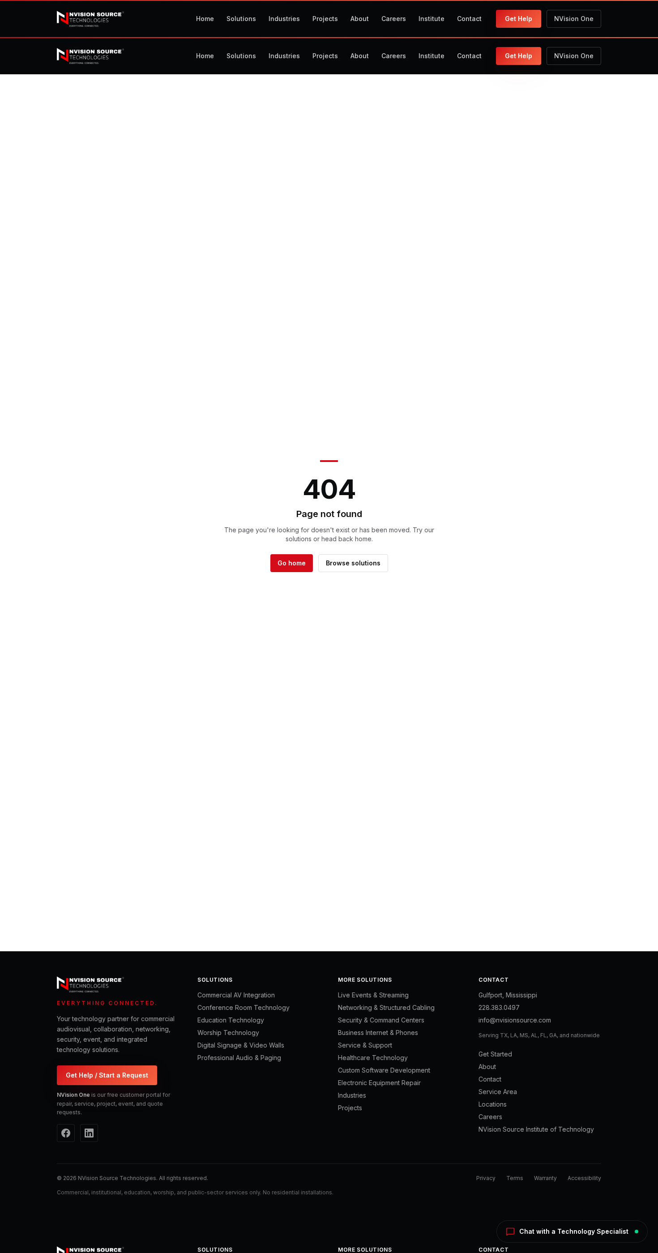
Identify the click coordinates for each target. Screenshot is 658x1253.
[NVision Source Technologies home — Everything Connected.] (90, 19)
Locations (493, 1104)
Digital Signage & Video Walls (240, 1045)
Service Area (498, 1091)
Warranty (545, 1178)
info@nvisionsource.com (515, 1020)
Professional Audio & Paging (239, 1057)
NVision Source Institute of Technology (536, 1129)
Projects (325, 18)
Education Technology (230, 1020)
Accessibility (584, 1178)
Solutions (241, 18)
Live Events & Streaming (373, 995)
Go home (292, 563)
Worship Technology (228, 1032)
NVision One (574, 18)
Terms (514, 1178)
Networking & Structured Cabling (386, 1007)
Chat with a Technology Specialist (573, 1231)
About (359, 18)
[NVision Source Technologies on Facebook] (66, 1133)
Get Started (495, 1054)
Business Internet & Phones (378, 1032)
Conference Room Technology (243, 1007)
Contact (469, 18)
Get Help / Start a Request (107, 1075)
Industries (284, 18)
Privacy (486, 1178)
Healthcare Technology (373, 1057)
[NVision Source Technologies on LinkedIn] (89, 1133)
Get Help (518, 18)
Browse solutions (353, 563)
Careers (393, 18)
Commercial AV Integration (236, 995)
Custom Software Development (384, 1070)
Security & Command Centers (381, 1020)
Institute (431, 18)
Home (205, 18)
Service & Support (365, 1045)
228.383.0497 (499, 1007)
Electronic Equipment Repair (379, 1082)
